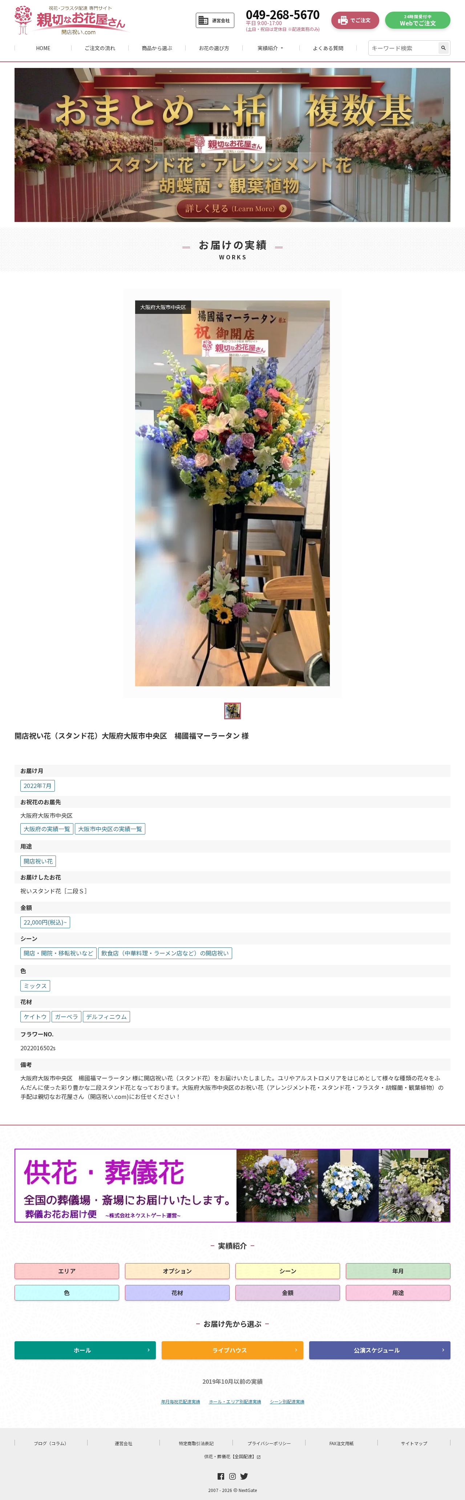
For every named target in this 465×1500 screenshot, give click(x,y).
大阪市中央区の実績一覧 (110, 828)
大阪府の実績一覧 (47, 828)
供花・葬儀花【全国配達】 (232, 1456)
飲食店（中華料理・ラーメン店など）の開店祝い (165, 953)
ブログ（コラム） (51, 1443)
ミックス (35, 985)
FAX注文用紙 (341, 1443)
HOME (43, 48)
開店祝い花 (38, 861)
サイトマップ (414, 1443)
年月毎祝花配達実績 (180, 1401)
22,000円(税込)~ (45, 922)
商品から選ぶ (157, 48)
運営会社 (123, 1443)
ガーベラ (66, 1016)
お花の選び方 (214, 48)
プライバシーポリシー (269, 1443)
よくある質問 (328, 48)
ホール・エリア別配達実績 (235, 1401)
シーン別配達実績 (287, 1401)
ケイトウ (35, 1016)
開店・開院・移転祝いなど (58, 953)
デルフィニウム (106, 1016)
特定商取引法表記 (196, 1443)
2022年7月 (38, 785)
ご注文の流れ (100, 48)
